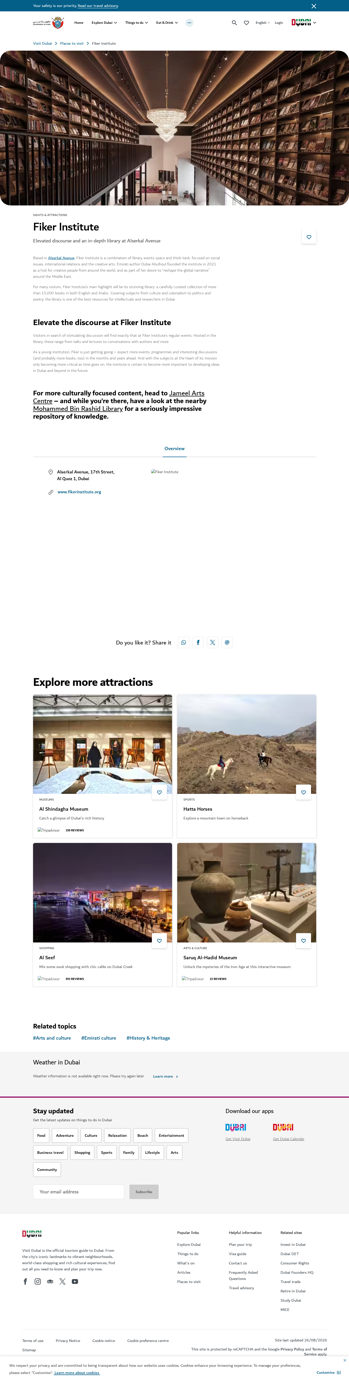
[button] (329, 1372)
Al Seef (47, 958)
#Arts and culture (52, 1038)
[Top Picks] (246, 23)
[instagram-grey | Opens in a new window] (38, 1281)
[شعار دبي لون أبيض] (32, 1234)
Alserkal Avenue (61, 258)
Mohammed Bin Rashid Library (78, 409)
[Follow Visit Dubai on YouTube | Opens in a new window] (75, 1281)
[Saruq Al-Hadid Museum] (246, 892)
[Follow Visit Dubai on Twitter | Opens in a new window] (62, 1281)
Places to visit (72, 43)
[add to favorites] (309, 236)
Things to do (134, 23)
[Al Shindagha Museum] (102, 744)
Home (78, 23)
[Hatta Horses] (246, 744)
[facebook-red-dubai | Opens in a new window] (198, 642)
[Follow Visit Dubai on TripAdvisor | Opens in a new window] (50, 1281)
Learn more (163, 1076)
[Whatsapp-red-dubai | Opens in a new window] (183, 642)
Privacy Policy (292, 1349)
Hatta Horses (197, 809)
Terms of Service (315, 1351)
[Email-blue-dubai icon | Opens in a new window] (227, 642)
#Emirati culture (98, 1038)
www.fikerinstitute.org (79, 492)
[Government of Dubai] (48, 23)
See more (50, 999)
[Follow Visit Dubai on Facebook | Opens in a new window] (25, 1281)
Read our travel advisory (98, 5)
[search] (234, 23)
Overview (175, 448)
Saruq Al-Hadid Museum (210, 958)
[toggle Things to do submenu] (146, 23)
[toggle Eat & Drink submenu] (176, 23)
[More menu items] (189, 23)
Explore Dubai (102, 23)
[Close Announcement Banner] (314, 6)
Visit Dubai (42, 43)
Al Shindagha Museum (63, 809)
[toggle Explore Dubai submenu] (115, 23)
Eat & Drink (164, 23)
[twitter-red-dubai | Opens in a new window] (212, 642)
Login (279, 23)
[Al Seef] (102, 892)
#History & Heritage (148, 1038)
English (261, 23)
